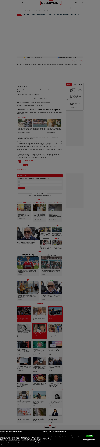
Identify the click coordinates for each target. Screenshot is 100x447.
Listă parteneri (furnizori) (47, 439)
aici (35, 441)
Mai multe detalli (22, 435)
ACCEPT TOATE (89, 435)
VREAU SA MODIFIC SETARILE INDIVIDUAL (89, 440)
